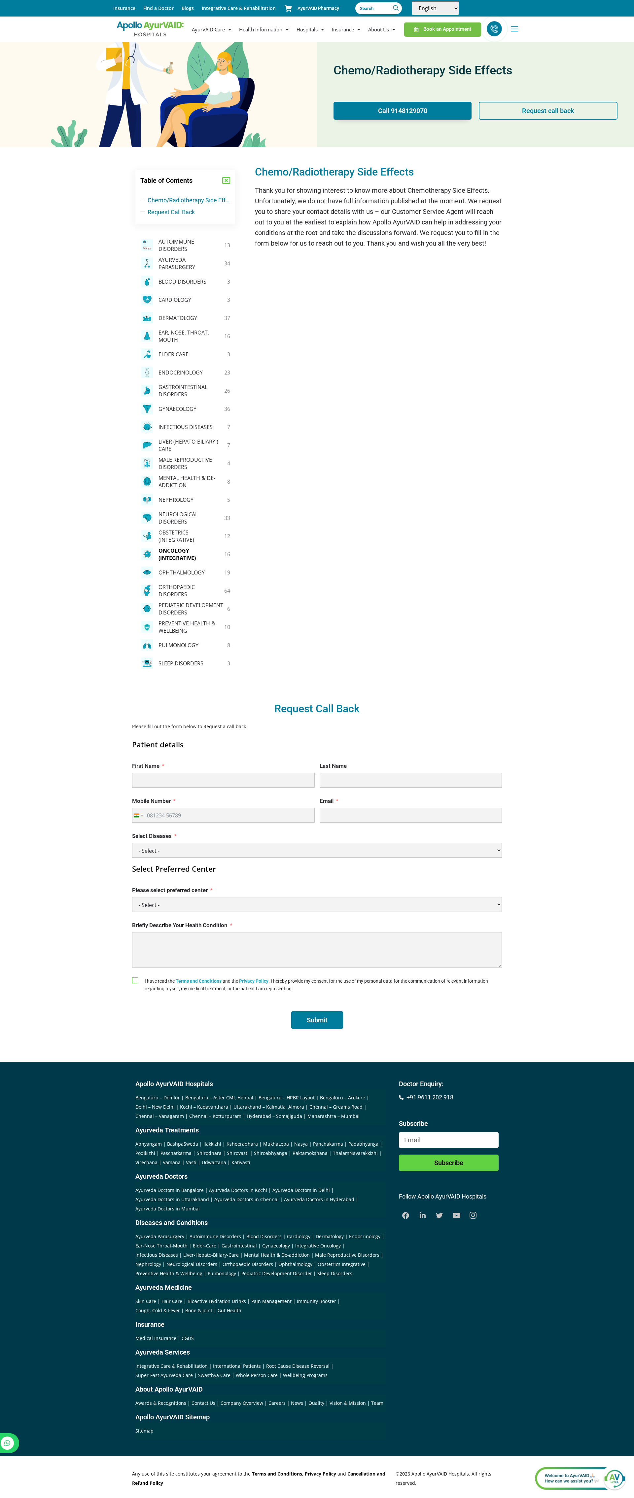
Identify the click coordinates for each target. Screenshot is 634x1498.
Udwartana (214, 1162)
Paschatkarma (176, 1153)
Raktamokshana (310, 1153)
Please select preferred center (170, 890)
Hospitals (307, 29)
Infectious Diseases (156, 1255)
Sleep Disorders (334, 1273)
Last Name (333, 766)
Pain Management (271, 1301)
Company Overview (242, 1403)
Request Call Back (171, 212)
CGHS (188, 1338)
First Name (145, 766)
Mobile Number (151, 801)
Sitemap (144, 1431)
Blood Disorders (264, 1236)
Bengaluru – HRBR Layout (287, 1097)
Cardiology (298, 1236)
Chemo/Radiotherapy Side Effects (189, 200)
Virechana (146, 1162)
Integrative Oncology (318, 1245)
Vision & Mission (348, 1403)
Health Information (260, 29)
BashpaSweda (182, 1144)
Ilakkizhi (212, 1144)
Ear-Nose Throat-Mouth (161, 1245)
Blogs (188, 8)
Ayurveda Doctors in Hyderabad (319, 1199)
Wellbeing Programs (305, 1375)
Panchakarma (328, 1144)
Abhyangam (148, 1144)
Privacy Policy (253, 981)
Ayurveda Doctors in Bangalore (169, 1190)
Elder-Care (204, 1245)
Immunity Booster (316, 1301)
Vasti (191, 1162)
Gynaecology (276, 1245)
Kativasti (240, 1162)
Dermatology (330, 1236)
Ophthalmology (295, 1264)
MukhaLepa (276, 1144)
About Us (378, 29)
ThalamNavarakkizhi (355, 1153)
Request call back (548, 111)
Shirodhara (209, 1153)
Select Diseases (152, 836)
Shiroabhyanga (270, 1153)
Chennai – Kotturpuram (215, 1116)
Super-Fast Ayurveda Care (164, 1375)
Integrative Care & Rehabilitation (239, 8)
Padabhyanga (363, 1144)
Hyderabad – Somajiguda (274, 1116)
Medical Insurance (155, 1338)
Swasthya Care (215, 1375)
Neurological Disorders (191, 1264)
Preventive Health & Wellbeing (168, 1273)
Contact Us (204, 1403)
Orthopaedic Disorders (248, 1264)
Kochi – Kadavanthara (204, 1107)
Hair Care (171, 1301)
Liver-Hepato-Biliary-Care (211, 1255)
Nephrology (148, 1264)
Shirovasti (238, 1153)
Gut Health (229, 1310)
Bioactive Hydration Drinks (217, 1301)
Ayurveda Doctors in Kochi (238, 1190)
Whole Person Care (257, 1375)
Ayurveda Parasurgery (159, 1236)
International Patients (237, 1366)
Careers (277, 1403)
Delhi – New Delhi (155, 1107)
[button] (226, 180)
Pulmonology (222, 1273)
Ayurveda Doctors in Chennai (246, 1199)
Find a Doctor (158, 8)
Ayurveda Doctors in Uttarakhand (172, 1199)
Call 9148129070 (402, 111)
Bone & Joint (198, 1310)
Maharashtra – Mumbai (333, 1116)
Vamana (172, 1162)
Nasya (301, 1144)
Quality (317, 1403)
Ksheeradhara (242, 1144)
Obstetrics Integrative (342, 1264)
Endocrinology (364, 1236)
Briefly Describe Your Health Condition (180, 925)
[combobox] (138, 815)
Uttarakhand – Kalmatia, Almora (268, 1107)
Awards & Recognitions (161, 1403)
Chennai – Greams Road (336, 1107)
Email (327, 801)
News (297, 1403)
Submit (317, 1020)
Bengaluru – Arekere (342, 1097)
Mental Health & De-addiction (277, 1255)
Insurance (124, 8)
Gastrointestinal (239, 1245)
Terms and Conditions (199, 981)
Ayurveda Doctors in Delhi (301, 1190)
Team (377, 1403)
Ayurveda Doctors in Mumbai (167, 1208)
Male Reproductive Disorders (347, 1255)
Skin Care (145, 1301)
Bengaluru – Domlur (157, 1097)
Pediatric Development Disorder (276, 1273)
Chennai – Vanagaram (159, 1116)
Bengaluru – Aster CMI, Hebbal (219, 1097)
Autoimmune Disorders (215, 1236)
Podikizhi (145, 1153)
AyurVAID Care (208, 29)
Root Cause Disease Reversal (298, 1366)
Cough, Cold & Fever (157, 1310)
